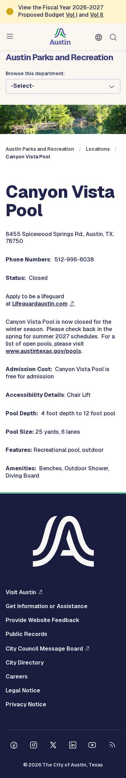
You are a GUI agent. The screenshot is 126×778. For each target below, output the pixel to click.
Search (114, 37)
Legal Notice (23, 690)
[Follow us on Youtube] (92, 746)
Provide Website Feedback (42, 620)
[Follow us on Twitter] (53, 746)
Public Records (26, 634)
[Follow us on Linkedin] (73, 746)
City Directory (25, 663)
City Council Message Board (44, 648)
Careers (17, 676)
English (100, 37)
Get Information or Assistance (47, 606)
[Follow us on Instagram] (33, 746)
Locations (98, 149)
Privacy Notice (26, 704)
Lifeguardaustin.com (40, 303)
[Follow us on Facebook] (14, 746)
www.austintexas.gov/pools (43, 351)
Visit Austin (21, 592)
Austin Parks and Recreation (40, 149)
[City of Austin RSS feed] (112, 746)
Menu (11, 36)
